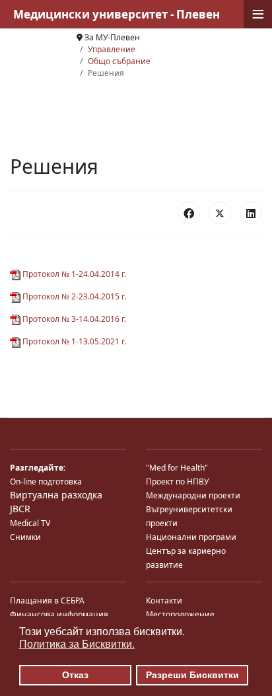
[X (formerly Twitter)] (220, 213)
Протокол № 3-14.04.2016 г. (73, 319)
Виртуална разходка (56, 494)
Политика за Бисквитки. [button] (77, 644)
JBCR (20, 508)
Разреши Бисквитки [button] (192, 675)
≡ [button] (258, 14)
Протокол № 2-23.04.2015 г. (73, 296)
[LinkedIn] (251, 213)
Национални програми (191, 537)
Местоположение (180, 614)
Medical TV (30, 523)
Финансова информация (59, 614)
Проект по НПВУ (177, 481)
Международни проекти (193, 495)
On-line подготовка (46, 481)
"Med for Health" (177, 467)
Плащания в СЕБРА (47, 600)
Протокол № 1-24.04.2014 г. (73, 274)
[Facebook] (189, 213)
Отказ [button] (75, 675)
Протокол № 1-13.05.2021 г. (73, 341)
